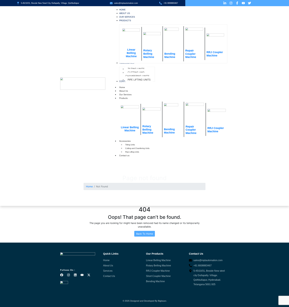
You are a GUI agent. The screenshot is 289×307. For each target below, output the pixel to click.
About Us (123, 91)
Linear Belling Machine (131, 53)
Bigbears (162, 301)
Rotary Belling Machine (148, 53)
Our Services (125, 94)
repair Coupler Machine (190, 54)
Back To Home (144, 233)
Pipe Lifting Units (132, 152)
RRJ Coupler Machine (215, 54)
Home (122, 87)
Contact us (124, 155)
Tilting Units (130, 145)
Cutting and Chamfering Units (137, 148)
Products (123, 98)
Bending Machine (169, 55)
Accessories (125, 141)
